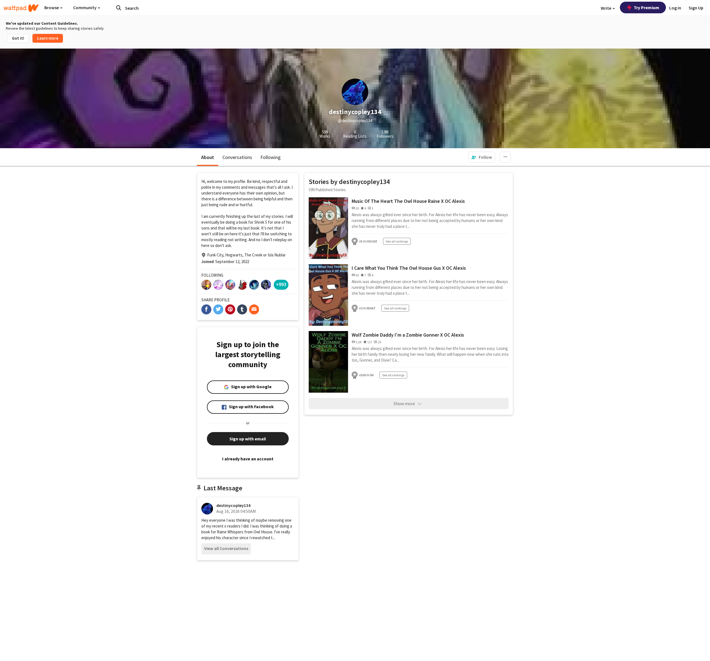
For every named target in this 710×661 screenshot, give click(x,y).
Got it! (18, 38)
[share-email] (254, 309)
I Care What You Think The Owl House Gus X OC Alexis (409, 268)
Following (270, 157)
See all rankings (397, 241)
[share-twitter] (218, 309)
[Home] (21, 8)
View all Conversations (226, 548)
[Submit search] (118, 7)
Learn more (47, 38)
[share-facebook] (206, 309)
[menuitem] (481, 157)
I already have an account (247, 458)
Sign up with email (247, 438)
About (207, 157)
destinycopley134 (233, 505)
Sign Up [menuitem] (696, 8)
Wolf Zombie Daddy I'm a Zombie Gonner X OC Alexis (408, 335)
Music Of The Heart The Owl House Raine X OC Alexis (408, 201)
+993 (281, 284)
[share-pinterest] (230, 309)
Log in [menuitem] (675, 8)
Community (85, 7)
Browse (52, 7)
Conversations (237, 157)
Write (606, 8)
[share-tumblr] (242, 309)
